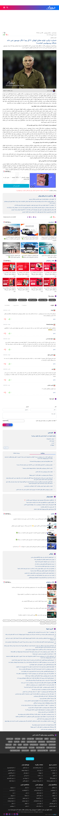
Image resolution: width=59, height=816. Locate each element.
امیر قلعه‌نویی (11, 773)
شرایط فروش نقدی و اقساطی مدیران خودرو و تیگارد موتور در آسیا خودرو (39, 573)
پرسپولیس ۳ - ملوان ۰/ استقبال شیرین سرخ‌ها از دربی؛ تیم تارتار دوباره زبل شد (37, 705)
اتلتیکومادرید (25, 790)
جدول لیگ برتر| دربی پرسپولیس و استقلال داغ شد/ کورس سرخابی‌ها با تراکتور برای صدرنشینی (34, 694)
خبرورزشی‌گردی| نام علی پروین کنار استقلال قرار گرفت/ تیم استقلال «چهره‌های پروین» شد (35, 678)
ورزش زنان (39, 770)
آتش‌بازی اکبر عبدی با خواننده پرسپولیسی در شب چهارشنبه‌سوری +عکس (39, 504)
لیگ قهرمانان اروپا (40, 747)
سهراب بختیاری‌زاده (50, 439)
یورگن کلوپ (39, 795)
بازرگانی (51, 554)
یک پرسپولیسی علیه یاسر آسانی (47, 729)
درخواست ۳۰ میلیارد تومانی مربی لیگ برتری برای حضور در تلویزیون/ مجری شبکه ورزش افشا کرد (34, 205)
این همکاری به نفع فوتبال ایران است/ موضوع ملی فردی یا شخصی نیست (39, 700)
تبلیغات (53, 773)
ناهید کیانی (11, 775)
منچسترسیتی (52, 744)
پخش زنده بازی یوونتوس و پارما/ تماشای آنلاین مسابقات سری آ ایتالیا (39, 676)
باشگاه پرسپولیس (47, 33)
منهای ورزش (49, 497)
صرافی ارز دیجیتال (6, 620)
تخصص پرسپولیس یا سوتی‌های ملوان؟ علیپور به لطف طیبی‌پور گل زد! (39, 710)
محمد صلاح (39, 793)
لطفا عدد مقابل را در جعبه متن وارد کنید (46, 421)
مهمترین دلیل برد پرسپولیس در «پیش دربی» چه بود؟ (43, 689)
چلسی (26, 806)
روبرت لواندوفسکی (37, 801)
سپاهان (23, 741)
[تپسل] (4, 171)
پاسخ (54, 319)
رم (13, 793)
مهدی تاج (26, 773)
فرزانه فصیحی (11, 770)
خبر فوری (47, 620)
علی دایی (26, 775)
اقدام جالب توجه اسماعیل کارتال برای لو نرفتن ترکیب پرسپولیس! (32, 190)
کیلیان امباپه (38, 787)
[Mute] (33, 186)
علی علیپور (33, 750)
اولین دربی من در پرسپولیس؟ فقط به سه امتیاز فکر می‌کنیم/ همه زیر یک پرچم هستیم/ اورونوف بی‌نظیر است (31, 662)
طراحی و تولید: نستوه (49, 814)
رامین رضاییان (10, 739)
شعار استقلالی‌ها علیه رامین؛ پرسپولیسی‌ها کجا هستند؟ (41, 461)
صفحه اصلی (54, 33)
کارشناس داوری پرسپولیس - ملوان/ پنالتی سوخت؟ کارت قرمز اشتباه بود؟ (39, 687)
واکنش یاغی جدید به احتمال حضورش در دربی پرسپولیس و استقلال (40, 685)
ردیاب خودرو (42, 620)
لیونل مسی (39, 803)
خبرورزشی (51, 7)
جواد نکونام (11, 781)
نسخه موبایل (30, 759)
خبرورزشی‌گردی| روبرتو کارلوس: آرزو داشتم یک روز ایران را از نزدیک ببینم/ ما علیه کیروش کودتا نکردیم (33, 660)
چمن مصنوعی (53, 620)
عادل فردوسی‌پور (10, 767)
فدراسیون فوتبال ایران (22, 747)
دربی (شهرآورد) (43, 744)
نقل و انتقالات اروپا (51, 741)
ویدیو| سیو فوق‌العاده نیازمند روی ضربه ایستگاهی (43, 703)
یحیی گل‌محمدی (10, 778)
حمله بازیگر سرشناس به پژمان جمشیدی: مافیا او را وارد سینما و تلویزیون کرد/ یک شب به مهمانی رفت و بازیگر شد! (30, 207)
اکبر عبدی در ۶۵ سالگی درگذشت (47, 507)
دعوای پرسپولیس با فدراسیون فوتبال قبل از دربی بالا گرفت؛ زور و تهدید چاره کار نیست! (35, 465)
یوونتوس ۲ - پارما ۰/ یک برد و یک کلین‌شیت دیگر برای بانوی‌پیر (41, 632)
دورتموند (12, 787)
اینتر (27, 793)
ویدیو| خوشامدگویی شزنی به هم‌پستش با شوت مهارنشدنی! (41, 664)
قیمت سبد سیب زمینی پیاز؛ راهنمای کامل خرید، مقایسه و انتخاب (40, 575)
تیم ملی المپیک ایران (10, 747)
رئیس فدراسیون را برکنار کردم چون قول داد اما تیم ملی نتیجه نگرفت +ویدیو (38, 212)
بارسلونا (10, 741)
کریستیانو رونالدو (34, 744)
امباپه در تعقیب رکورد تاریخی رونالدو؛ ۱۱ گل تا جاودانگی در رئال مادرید (38, 486)
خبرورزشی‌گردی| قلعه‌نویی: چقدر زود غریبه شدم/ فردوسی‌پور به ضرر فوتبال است (37, 671)
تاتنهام (26, 803)
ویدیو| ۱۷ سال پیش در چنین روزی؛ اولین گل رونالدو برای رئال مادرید (40, 680)
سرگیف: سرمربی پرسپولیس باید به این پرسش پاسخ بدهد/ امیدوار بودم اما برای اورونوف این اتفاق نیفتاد (32, 651)
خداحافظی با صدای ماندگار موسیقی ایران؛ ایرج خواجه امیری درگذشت (40, 500)
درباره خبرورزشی (52, 767)
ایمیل (27, 407)
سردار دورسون (22, 300)
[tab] (43, 453)
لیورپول (19, 744)
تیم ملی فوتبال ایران (31, 741)
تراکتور (23, 739)
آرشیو (54, 775)
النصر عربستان (25, 750)
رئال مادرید (16, 741)
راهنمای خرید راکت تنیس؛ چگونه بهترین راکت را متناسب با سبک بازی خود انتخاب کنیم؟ (36, 568)
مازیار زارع (26, 744)
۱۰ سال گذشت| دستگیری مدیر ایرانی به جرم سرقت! (43, 654)
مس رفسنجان (52, 803)
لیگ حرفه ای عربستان (43, 750)
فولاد (54, 798)
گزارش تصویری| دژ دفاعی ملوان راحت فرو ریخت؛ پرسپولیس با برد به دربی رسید (37, 682)
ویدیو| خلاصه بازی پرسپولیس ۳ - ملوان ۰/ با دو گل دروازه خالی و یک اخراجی (38, 691)
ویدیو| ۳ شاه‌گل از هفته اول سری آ (47, 698)
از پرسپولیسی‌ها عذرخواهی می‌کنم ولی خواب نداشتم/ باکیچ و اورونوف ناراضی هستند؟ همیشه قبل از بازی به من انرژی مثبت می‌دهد (31, 639)
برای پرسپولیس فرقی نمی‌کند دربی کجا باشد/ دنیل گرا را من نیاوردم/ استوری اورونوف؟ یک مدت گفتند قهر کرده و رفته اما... (30, 635)
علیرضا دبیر (25, 778)
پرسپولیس (52, 300)
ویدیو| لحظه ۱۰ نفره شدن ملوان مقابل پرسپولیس (44, 696)
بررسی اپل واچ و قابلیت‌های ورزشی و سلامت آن (44, 564)
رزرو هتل (54, 623)
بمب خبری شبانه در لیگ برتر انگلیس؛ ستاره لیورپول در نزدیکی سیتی (40, 649)
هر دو (53, 443)
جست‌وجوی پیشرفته (51, 781)
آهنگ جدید (37, 620)
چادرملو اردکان (41, 741)
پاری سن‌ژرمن (25, 801)
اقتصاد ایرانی (43, 623)
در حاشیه (39, 775)
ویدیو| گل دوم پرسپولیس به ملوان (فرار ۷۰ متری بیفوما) (41, 475)
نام (55, 407)
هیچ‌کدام (52, 445)
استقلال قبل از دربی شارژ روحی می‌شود (46, 712)
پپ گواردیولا (38, 798)
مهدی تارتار (52, 441)
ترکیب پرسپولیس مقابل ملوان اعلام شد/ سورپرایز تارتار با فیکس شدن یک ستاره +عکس (34, 489)
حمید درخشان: (53, 37)
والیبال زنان (31, 747)
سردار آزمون (25, 767)
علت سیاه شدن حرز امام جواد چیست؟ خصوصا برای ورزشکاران (41, 577)
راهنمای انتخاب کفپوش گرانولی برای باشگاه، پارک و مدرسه (42, 571)
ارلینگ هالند (38, 806)
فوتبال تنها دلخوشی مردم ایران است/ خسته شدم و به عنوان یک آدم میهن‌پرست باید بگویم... (35, 667)
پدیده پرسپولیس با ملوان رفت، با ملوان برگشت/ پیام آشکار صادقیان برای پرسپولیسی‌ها (36, 714)
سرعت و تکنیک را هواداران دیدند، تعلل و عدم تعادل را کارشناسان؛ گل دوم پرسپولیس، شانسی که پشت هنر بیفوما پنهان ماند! (30, 721)
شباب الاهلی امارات (51, 747)
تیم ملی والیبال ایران (15, 750)
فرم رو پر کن (16, 186)
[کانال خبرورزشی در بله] (17, 814)
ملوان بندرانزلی (39, 739)
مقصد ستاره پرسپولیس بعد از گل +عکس (44, 472)
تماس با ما (53, 770)
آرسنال (26, 787)
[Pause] (31, 186)
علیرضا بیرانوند (25, 770)
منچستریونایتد (11, 801)
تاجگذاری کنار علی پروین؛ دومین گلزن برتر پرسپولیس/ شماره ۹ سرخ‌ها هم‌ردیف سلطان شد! (35, 673)
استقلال (46, 739)
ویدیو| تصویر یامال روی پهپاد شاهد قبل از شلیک (44, 509)
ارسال (7, 425)
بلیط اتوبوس (48, 623)
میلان (15, 744)
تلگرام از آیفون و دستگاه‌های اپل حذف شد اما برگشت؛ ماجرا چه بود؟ (40, 502)
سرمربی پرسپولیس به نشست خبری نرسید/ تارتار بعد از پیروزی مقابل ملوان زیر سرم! (36, 669)
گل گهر (53, 801)
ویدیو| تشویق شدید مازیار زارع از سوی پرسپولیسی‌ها (43, 725)
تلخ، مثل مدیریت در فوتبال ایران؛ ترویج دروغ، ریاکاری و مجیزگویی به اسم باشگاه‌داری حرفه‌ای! (35, 716)
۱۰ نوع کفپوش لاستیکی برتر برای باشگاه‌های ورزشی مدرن (42, 557)
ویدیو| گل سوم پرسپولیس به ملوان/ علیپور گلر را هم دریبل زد (41, 707)
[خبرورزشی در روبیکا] (12, 814)
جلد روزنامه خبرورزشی (36, 781)
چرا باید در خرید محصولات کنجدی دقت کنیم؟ (44, 561)
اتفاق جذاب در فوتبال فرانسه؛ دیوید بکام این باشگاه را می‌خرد (41, 199)
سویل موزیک (25, 620)
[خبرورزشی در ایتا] (14, 814)
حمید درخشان (12, 300)
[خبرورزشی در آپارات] (9, 814)
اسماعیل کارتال (32, 300)
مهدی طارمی (52, 750)
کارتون (40, 778)
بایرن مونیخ (8, 744)
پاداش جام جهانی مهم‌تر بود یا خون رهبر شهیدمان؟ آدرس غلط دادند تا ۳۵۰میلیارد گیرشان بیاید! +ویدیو (33, 209)
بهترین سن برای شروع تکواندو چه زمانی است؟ (44, 566)
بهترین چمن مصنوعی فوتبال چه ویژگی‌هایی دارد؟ (44, 559)
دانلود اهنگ (19, 620)
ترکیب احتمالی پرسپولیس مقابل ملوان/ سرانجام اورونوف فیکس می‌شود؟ (38, 468)
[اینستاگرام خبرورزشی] (4, 814)
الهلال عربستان (43, 300)
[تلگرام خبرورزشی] (7, 814)
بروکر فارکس (31, 620)
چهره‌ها (40, 773)
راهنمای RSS (52, 778)
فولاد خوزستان (30, 739)
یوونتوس (12, 806)
